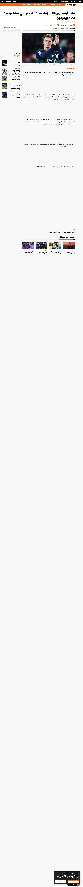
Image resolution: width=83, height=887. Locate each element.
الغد (2, 1)
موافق (73, 881)
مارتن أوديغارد (53, 232)
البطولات (53, 4)
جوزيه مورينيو (17, 68)
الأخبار (60, 4)
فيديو (24, 4)
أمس (14, 1)
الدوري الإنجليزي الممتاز (69, 232)
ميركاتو (73, 250)
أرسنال (59, 72)
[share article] (74, 25)
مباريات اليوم (8, 1)
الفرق (45, 4)
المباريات (29, 4)
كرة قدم (72, 9)
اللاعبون (38, 4)
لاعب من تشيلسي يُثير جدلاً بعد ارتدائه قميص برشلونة (11, 28)
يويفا (46, 250)
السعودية (18, 84)
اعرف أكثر (61, 881)
